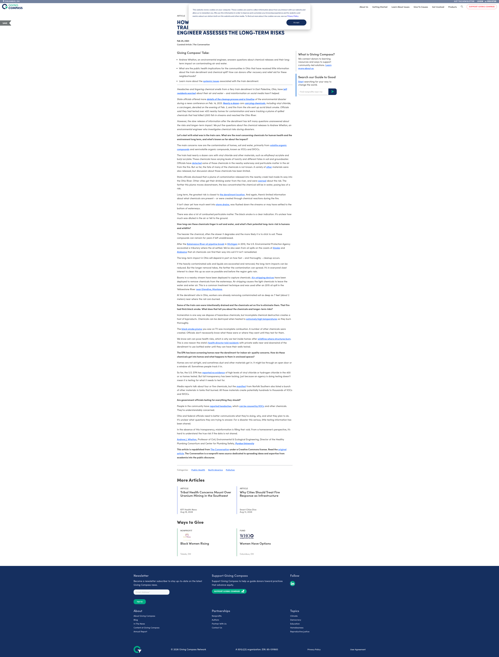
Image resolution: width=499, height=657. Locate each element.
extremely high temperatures (261, 318)
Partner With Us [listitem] (219, 623)
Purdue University (244, 443)
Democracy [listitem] (295, 619)
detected (197, 163)
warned (262, 180)
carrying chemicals (255, 103)
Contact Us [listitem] (217, 627)
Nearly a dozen (231, 103)
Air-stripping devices (263, 277)
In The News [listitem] (139, 623)
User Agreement (358, 649)
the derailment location (232, 194)
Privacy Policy (314, 649)
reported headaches (220, 406)
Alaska (276, 247)
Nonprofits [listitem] (217, 615)
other (269, 166)
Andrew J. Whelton (186, 439)
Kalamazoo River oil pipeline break (205, 243)
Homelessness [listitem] (296, 627)
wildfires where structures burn (274, 338)
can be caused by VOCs (251, 406)
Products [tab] (452, 6)
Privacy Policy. (293, 16)
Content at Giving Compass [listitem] (146, 627)
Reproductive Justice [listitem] (299, 631)
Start (300, 81)
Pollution (230, 469)
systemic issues (211, 81)
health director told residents (223, 342)
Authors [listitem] (215, 619)
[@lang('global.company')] (12, 6)
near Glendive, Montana (209, 289)
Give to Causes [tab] (421, 6)
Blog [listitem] (136, 619)
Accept (296, 22)
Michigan (232, 243)
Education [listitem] (295, 623)
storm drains (222, 204)
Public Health (198, 469)
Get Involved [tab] (438, 6)
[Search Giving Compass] (462, 7)
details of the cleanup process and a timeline (230, 99)
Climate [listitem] (294, 615)
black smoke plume (192, 328)
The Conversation (220, 449)
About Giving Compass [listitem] (144, 615)
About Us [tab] (364, 6)
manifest (241, 386)
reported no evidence (213, 372)
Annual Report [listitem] (140, 631)
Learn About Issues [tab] (400, 6)
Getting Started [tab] (379, 6)
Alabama (182, 251)
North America (215, 469)
